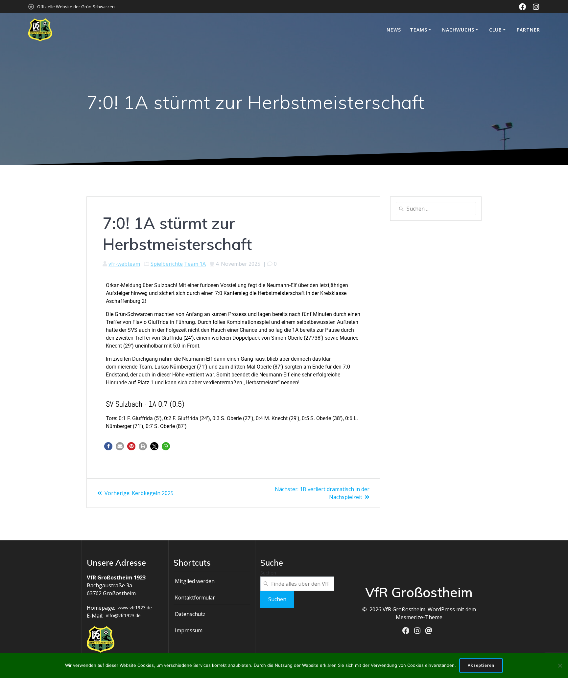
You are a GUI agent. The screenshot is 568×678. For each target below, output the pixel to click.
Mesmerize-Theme (419, 617)
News (394, 30)
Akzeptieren (481, 665)
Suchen (268, 572)
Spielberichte (167, 263)
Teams (418, 30)
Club (495, 30)
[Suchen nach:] (436, 208)
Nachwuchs (458, 30)
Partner (528, 30)
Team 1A (195, 263)
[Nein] (559, 665)
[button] (108, 446)
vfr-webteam (124, 263)
